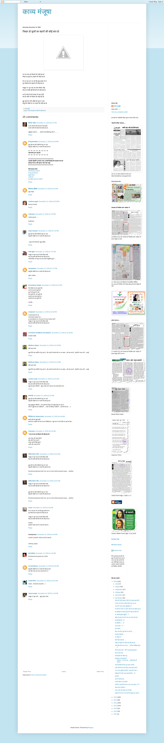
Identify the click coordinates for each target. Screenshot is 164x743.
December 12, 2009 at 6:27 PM (46, 123)
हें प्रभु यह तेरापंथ (33, 141)
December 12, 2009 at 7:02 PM (49, 231)
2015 (115, 711)
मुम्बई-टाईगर (31, 175)
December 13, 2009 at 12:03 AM (48, 379)
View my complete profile (119, 112)
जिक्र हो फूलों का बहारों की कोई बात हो (37, 110)
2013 (115, 706)
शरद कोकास (31, 553)
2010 (115, 697)
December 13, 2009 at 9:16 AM (45, 431)
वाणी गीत (30, 395)
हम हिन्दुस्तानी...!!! (119, 620)
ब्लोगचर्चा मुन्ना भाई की (34, 171)
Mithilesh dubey (33, 345)
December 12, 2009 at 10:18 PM (62, 333)
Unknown (31, 214)
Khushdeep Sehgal (34, 285)
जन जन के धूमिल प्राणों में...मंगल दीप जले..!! (126, 670)
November (118, 595)
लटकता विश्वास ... (120, 634)
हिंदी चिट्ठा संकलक (116, 545)
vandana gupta (33, 201)
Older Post (100, 671)
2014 (115, 708)
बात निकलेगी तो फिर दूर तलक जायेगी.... (125, 665)
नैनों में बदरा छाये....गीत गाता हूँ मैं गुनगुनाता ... (126, 650)
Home (64, 671)
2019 (115, 714)
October (118, 592)
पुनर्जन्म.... (117, 676)
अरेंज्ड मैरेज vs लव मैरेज (121, 682)
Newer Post (27, 671)
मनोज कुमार (31, 252)
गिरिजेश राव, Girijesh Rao (36, 416)
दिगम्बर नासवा (32, 123)
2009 (115, 581)
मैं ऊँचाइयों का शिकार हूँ (121, 656)
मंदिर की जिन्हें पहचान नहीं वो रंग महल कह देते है (127, 600)
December (118, 598)
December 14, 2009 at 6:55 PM (49, 566)
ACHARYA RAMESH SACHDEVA (39, 333)
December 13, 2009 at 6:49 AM (55, 416)
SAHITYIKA (32, 581)
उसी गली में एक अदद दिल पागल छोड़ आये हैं (126, 667)
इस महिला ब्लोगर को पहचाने (35, 179)
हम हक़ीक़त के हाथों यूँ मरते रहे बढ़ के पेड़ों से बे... (127, 612)
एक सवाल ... (118, 628)
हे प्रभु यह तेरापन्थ (33, 173)
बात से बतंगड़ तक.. (120, 679)
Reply (30, 135)
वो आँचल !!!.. (118, 637)
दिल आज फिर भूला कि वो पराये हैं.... (124, 631)
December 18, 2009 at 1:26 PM (48, 593)
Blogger (90, 727)
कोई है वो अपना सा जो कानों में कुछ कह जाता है (127, 693)
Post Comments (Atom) (38, 675)
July (116, 584)
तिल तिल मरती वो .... (120, 640)
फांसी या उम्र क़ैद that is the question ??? (127, 684)
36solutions (32, 268)
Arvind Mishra (33, 566)
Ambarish (31, 312)
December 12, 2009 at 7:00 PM (45, 214)
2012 (115, 703)
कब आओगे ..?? (119, 626)
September (119, 589)
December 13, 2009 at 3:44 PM (47, 534)
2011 (115, 700)
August (117, 587)
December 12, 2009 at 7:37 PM (47, 268)
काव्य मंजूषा (37, 12)
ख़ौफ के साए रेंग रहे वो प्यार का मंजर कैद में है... (126, 617)
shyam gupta (32, 593)
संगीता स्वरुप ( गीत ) (33, 454)
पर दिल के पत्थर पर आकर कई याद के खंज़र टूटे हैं (127, 609)
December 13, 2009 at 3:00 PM (43, 508)
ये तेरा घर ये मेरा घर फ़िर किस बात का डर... (126, 603)
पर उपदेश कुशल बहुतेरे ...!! (122, 614)
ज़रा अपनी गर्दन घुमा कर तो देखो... (123, 690)
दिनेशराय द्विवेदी (32, 189)
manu (30, 508)
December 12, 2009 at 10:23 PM (50, 345)
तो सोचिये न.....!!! (119, 623)
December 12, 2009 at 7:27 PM (46, 252)
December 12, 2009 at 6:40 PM (48, 141)
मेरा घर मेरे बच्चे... (119, 653)
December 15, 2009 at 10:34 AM (47, 581)
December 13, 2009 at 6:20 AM (44, 395)
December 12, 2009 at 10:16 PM (46, 312)
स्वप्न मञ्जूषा (117, 106)
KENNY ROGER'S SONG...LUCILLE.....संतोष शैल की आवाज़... (126, 660)
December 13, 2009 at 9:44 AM (50, 454)
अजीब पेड (30, 177)
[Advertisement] (63, 653)
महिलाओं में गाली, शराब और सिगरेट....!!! (125, 673)
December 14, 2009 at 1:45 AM (46, 553)
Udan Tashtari (33, 231)
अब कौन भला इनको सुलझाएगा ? (123, 606)
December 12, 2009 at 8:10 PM (52, 285)
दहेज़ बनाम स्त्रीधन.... (120, 687)
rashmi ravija (32, 379)
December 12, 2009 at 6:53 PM (49, 201)
